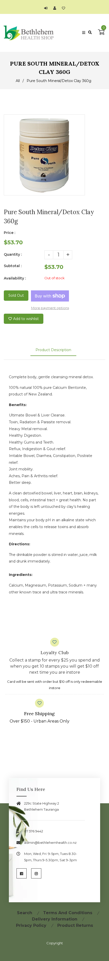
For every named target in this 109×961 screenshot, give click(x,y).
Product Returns (75, 925)
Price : (9, 232)
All (18, 80)
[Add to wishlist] (63, 8)
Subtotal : (13, 266)
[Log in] (47, 8)
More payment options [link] (50, 308)
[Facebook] (21, 873)
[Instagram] (36, 873)
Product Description (53, 350)
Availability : (15, 278)
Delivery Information (54, 919)
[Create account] (56, 8)
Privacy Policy (31, 925)
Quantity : (13, 254)
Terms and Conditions (67, 912)
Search (24, 912)
